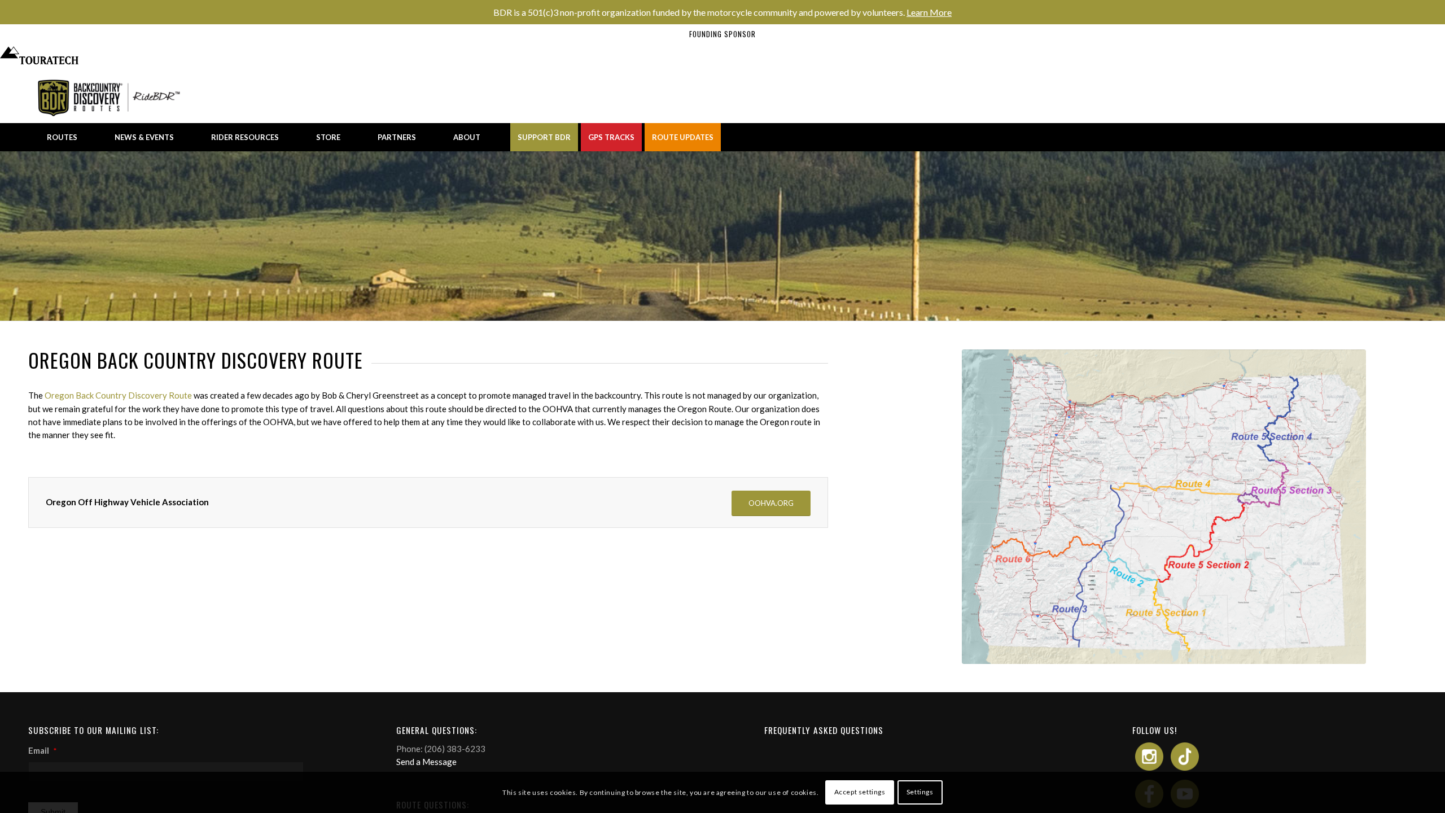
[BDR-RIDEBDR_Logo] (112, 97)
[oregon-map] (1164, 506)
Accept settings (860, 792)
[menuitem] (62, 137)
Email (42, 750)
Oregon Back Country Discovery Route (118, 395)
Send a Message (426, 762)
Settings (920, 792)
